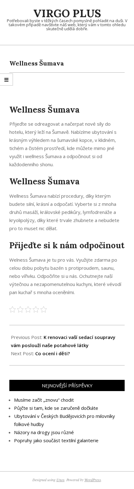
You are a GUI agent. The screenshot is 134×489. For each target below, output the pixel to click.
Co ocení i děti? (52, 353)
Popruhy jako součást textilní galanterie (56, 440)
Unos (60, 479)
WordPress (92, 479)
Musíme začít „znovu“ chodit (44, 400)
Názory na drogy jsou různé (44, 432)
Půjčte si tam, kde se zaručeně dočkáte (56, 408)
